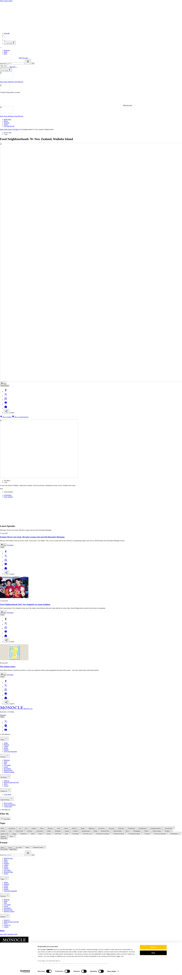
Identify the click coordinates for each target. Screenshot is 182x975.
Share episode (5, 385)
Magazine (7, 50)
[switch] (67, 971)
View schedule (8, 497)
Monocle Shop (8, 858)
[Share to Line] (6, 404)
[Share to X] (6, 395)
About (6, 124)
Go (33, 63)
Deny (153, 953)
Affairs (6, 743)
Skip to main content (6, 1)
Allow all (153, 947)
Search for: (3, 63)
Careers (6, 786)
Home (2, 129)
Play (4, 383)
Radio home (7, 119)
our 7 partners (48, 949)
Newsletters (7, 768)
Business (6, 744)
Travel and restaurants (10, 751)
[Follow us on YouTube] (6, 731)
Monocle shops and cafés (11, 782)
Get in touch (7, 794)
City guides (7, 765)
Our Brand (4, 777)
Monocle (3, 916)
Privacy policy (8, 803)
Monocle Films (8, 872)
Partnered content (9, 772)
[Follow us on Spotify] (6, 727)
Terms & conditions (10, 805)
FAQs (5, 784)
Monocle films (8, 770)
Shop (5, 54)
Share (2, 547)
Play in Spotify (7, 417)
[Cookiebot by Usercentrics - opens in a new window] (25, 971)
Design (6, 748)
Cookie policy (8, 806)
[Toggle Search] (3, 66)
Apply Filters (13, 849)
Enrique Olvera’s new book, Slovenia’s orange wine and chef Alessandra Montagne (32, 537)
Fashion (6, 750)
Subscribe (7, 33)
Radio (5, 52)
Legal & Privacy (5, 799)
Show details (111, 971)
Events (6, 767)
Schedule (6, 123)
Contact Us (4, 791)
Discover (3, 757)
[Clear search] (28, 61)
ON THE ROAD (9, 126)
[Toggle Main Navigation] (1, 47)
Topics (3, 739)
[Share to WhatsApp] (6, 400)
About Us (7, 920)
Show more (4, 838)
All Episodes (7, 495)
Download (10, 545)
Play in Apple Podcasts (21, 417)
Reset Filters (4, 849)
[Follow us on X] (6, 723)
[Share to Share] (6, 411)
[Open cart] (4, 40)
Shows (6, 121)
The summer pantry (8, 667)
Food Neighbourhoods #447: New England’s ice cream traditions (25, 604)
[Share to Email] (6, 408)
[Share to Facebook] (6, 391)
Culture (6, 746)
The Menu (16, 129)
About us (6, 780)
